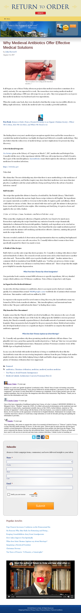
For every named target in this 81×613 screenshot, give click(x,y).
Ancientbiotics (35, 159)
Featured (9, 366)
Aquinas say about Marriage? (49, 334)
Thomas (36, 334)
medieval (43, 370)
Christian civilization (23, 370)
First (8, 472)
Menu (8, 19)
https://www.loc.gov (11, 167)
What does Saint (27, 334)
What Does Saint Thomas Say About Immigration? (40, 272)
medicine (35, 370)
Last (8, 478)
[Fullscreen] (72, 597)
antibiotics (10, 370)
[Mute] (69, 597)
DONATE (40, 13)
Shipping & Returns (24, 610)
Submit (40, 505)
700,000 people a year (37, 292)
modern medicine (54, 370)
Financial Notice (45, 610)
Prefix (9, 465)
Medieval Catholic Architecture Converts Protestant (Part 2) (28, 376)
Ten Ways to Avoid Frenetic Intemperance (22, 373)
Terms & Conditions (56, 610)
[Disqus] (40, 406)
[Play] (9, 597)
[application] (40, 579)
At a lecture (7, 153)
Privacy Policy (35, 610)
